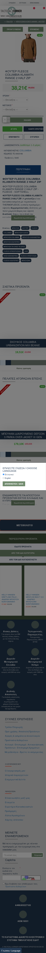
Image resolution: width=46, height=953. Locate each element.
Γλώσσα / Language (10, 950)
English (8, 478)
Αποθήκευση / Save (14, 484)
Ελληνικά (9, 474)
